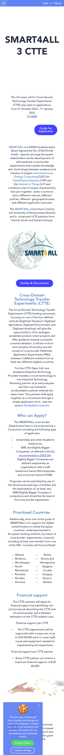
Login (46, 3)
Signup (57, 3)
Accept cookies (23, 743)
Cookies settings (22, 750)
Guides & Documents (34, 283)
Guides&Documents (36, 405)
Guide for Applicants (46, 130)
